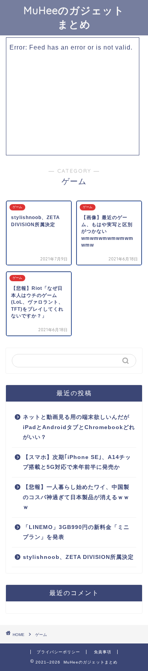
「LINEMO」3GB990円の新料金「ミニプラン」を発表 (76, 532)
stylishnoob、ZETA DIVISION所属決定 (78, 557)
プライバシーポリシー (58, 652)
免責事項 (102, 652)
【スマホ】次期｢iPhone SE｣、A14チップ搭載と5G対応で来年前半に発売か (77, 462)
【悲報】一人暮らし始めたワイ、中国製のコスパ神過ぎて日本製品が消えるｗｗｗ (76, 497)
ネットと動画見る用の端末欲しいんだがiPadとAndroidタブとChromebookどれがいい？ (79, 427)
